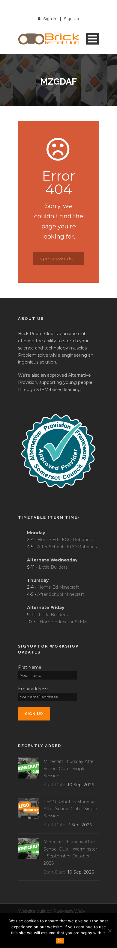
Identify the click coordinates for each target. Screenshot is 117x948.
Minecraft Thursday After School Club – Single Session (69, 768)
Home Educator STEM (63, 622)
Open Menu (92, 39)
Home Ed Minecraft (58, 587)
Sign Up (71, 18)
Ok (60, 940)
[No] (109, 931)
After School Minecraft (60, 594)
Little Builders (53, 567)
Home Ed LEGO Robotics (65, 539)
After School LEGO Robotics (67, 546)
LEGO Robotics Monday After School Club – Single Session (70, 809)
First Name (29, 667)
